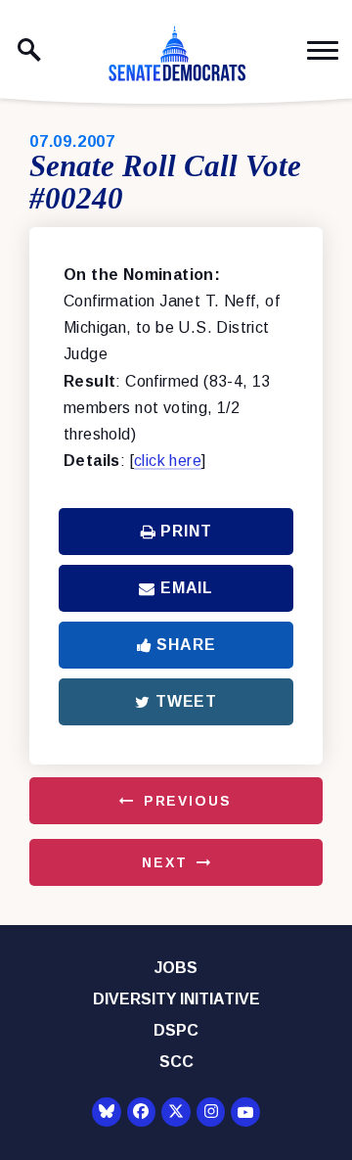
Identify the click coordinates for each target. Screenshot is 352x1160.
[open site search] (29, 50)
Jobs (176, 967)
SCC (176, 1061)
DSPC (176, 1030)
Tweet (186, 701)
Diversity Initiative (176, 999)
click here (167, 460)
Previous (188, 801)
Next (164, 862)
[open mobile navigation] (322, 50)
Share (185, 644)
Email (186, 588)
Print (185, 531)
